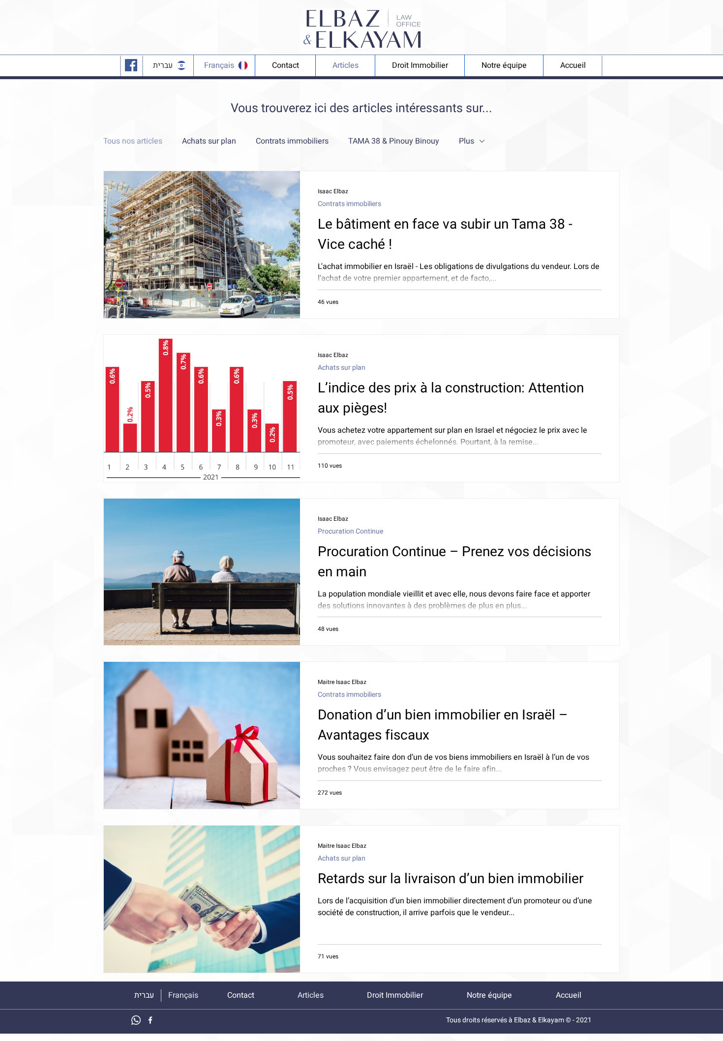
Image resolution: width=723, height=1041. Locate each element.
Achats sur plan (209, 141)
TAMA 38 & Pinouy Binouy (393, 141)
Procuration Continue (350, 531)
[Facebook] (131, 65)
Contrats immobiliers (292, 141)
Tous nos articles (132, 141)
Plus (466, 141)
